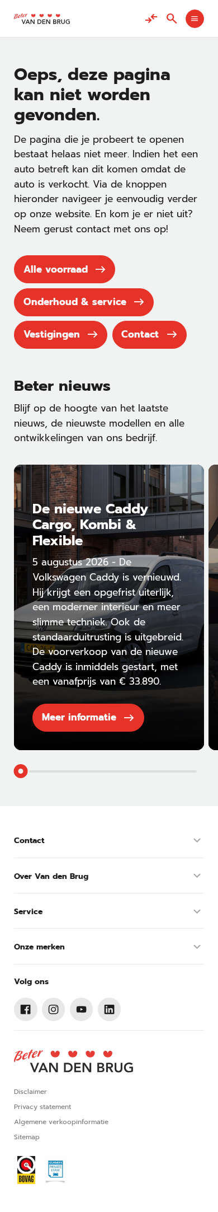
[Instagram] (53, 1009)
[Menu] (195, 19)
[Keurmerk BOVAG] (26, 1170)
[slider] (21, 771)
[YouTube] (81, 1009)
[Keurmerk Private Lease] (55, 1170)
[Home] (42, 19)
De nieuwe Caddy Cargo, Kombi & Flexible (90, 525)
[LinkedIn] (109, 1009)
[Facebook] (25, 1009)
